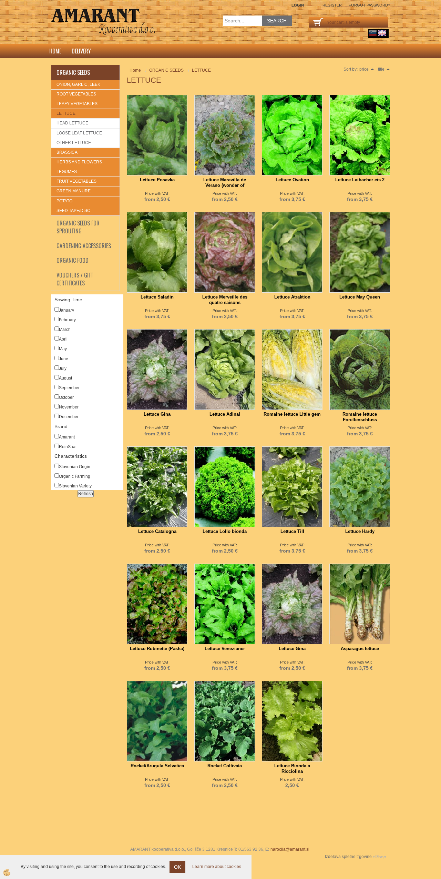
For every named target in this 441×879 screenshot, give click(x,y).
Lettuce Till (292, 531)
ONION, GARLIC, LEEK (78, 84)
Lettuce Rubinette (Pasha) (157, 648)
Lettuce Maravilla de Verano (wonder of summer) (224, 185)
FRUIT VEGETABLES (76, 181)
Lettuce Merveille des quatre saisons (224, 299)
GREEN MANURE (74, 191)
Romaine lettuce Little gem (292, 414)
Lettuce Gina (157, 414)
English (382, 33)
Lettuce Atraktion (292, 297)
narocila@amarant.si (289, 849)
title (381, 69)
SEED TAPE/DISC (73, 210)
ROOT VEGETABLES (76, 94)
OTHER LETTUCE (74, 142)
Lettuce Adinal (224, 414)
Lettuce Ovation (292, 179)
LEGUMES (67, 171)
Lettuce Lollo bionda (225, 531)
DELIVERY (81, 51)
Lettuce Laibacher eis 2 (359, 179)
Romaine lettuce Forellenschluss (359, 417)
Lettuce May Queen (359, 297)
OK (177, 867)
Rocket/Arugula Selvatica (157, 765)
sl (373, 33)
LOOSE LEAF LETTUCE (79, 133)
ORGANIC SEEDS (166, 70)
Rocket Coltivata (224, 765)
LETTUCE (66, 113)
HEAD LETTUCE (72, 123)
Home (55, 51)
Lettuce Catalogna (157, 531)
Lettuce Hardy (360, 531)
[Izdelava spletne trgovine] (379, 856)
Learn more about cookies (216, 866)
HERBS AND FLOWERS (79, 162)
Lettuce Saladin (157, 297)
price (364, 69)
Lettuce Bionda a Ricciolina (292, 768)
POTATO (64, 201)
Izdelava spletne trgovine (348, 856)
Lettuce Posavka (157, 179)
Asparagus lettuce (360, 648)
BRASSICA (67, 152)
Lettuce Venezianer (225, 648)
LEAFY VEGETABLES (77, 103)
